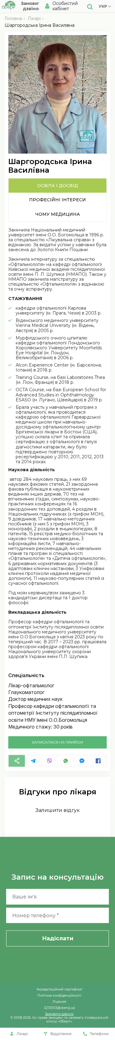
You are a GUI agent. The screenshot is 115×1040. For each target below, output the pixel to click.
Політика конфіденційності (59, 995)
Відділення (60, 1033)
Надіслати (57, 938)
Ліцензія (59, 1001)
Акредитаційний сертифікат (59, 989)
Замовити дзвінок (59, 1014)
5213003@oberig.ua (59, 1008)
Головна (13, 18)
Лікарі (34, 18)
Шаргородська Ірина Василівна (40, 25)
